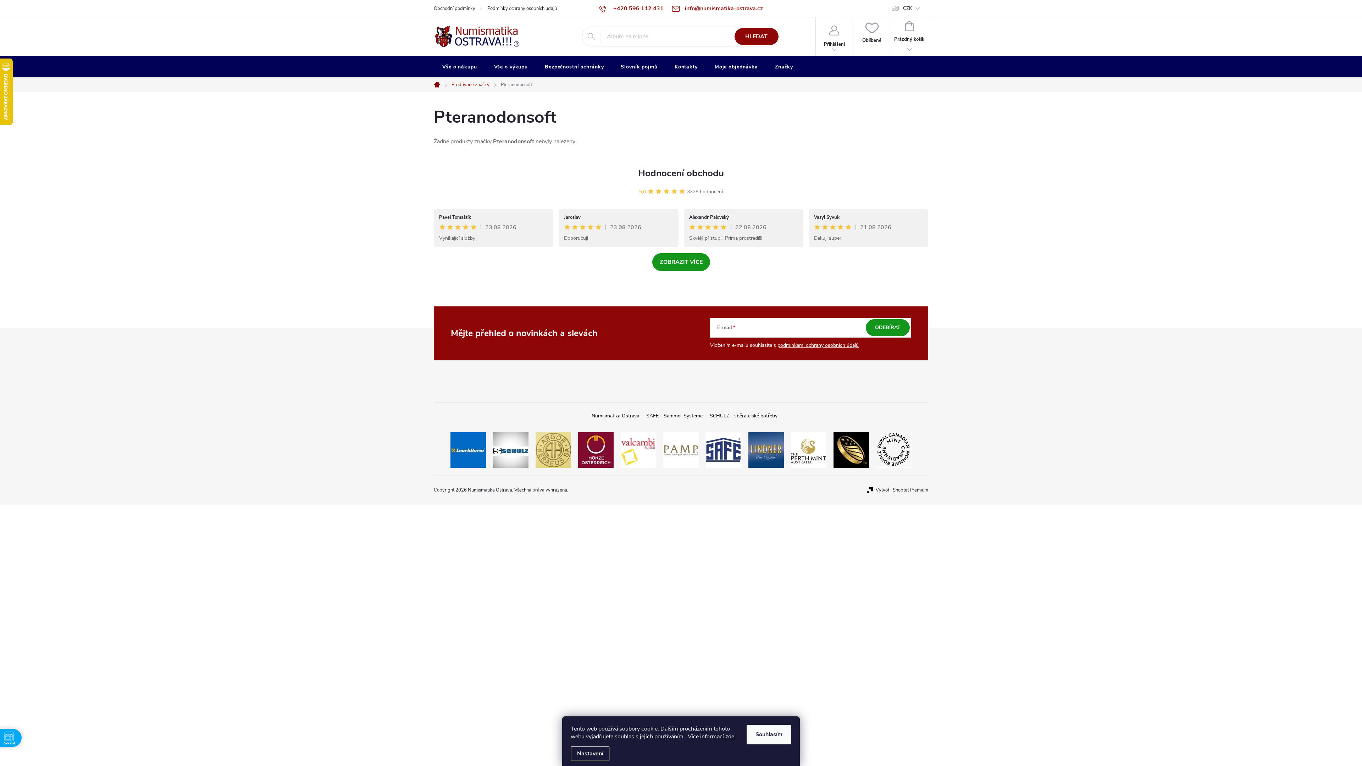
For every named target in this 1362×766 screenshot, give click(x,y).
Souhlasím (768, 734)
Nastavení (590, 753)
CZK (907, 8)
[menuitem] (460, 67)
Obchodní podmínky (454, 8)
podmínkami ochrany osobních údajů (818, 345)
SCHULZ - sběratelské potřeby (743, 415)
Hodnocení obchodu (681, 173)
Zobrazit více (681, 262)
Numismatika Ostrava (615, 415)
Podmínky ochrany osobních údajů (522, 8)
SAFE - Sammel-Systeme (674, 415)
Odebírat (888, 327)
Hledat (756, 36)
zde (729, 736)
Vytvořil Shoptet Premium (902, 490)
